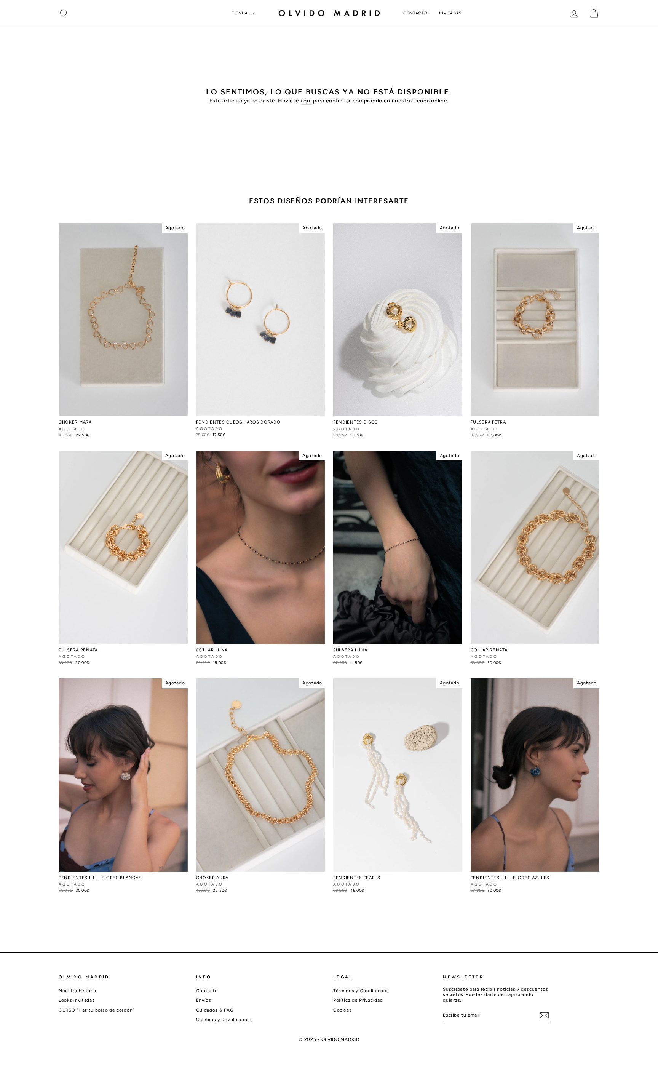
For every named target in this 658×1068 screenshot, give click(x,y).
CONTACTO (415, 13)
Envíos (203, 1000)
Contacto (207, 990)
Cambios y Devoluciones (224, 1019)
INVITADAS (450, 13)
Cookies (342, 1010)
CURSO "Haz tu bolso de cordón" (96, 1010)
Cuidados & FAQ (215, 1010)
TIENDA (240, 13)
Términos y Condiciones (361, 990)
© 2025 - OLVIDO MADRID (329, 1039)
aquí (306, 101)
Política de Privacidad (358, 1000)
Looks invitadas (77, 1000)
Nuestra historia (77, 990)
